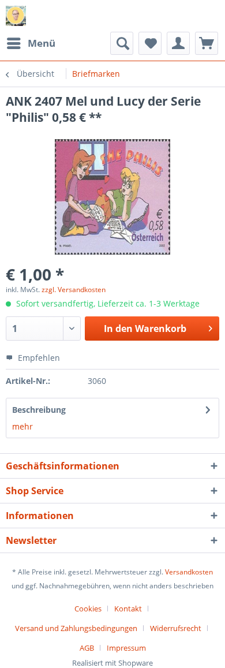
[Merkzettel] (150, 43)
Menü (41, 43)
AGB (87, 648)
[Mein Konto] (178, 43)
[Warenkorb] (206, 43)
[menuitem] (30, 43)
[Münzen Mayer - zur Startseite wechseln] (16, 16)
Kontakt (128, 608)
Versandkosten (189, 572)
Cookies (88, 608)
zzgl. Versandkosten (74, 289)
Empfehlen (38, 357)
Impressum (126, 648)
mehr (22, 426)
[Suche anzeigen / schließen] (121, 43)
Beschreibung (39, 409)
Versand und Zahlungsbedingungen (76, 628)
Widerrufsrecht (175, 628)
